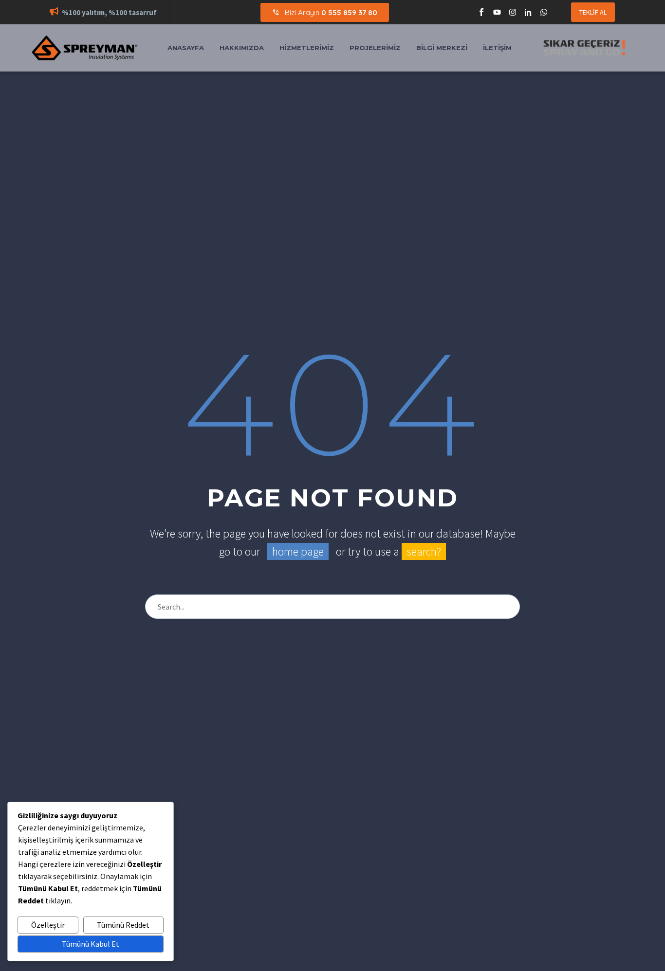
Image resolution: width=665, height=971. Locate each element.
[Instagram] (512, 12)
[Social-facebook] (481, 12)
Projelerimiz (375, 48)
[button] (54, 12)
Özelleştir (48, 925)
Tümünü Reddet (123, 925)
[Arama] (508, 606)
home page (298, 551)
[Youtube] (497, 12)
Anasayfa (185, 48)
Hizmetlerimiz (306, 48)
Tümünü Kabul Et (90, 944)
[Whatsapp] (544, 12)
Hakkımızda (242, 48)
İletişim (497, 48)
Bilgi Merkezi (441, 48)
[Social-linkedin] (528, 12)
